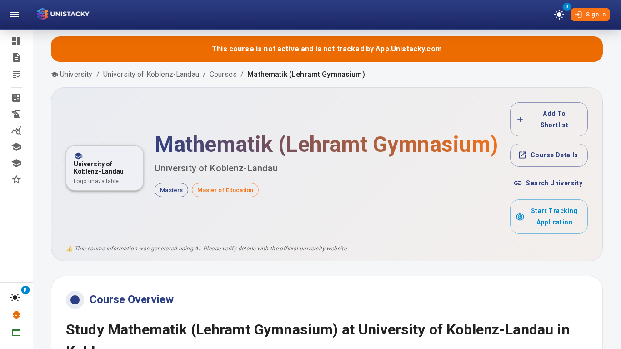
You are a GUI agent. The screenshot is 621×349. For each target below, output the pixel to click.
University (76, 74)
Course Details (554, 155)
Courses (223, 74)
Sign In (596, 14)
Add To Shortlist (555, 119)
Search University (554, 183)
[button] (16, 97)
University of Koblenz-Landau (151, 74)
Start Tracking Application (554, 216)
